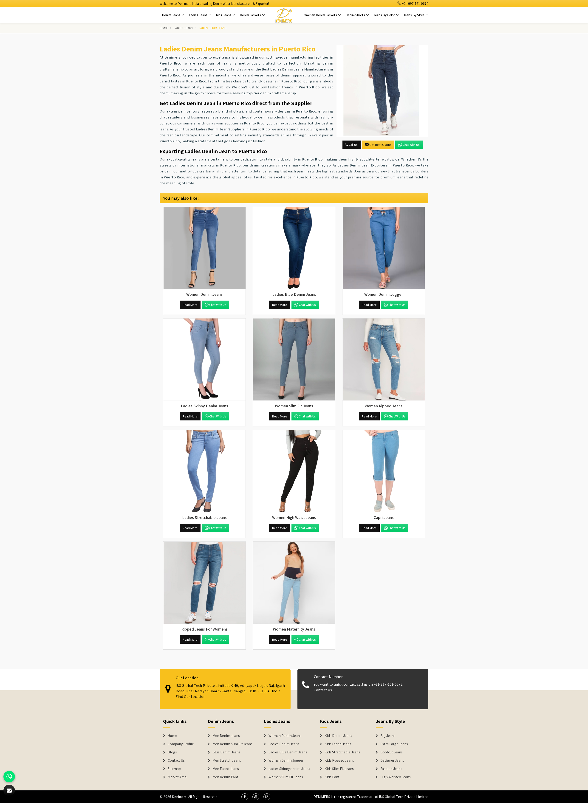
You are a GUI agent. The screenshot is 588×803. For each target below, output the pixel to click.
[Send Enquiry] (382, 91)
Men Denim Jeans (226, 736)
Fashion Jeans (391, 769)
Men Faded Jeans (225, 769)
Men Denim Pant (225, 777)
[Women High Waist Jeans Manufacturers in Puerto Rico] (294, 471)
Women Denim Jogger (286, 760)
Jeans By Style (414, 15)
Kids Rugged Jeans (339, 760)
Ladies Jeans (198, 15)
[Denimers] (283, 15)
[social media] (244, 796)
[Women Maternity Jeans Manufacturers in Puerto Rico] (294, 583)
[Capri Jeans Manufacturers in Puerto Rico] (383, 471)
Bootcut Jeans (391, 752)
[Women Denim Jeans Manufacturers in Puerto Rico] (204, 248)
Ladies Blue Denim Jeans (288, 752)
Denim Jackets (251, 15)
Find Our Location (191, 696)
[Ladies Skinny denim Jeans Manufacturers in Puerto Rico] (204, 359)
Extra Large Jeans (394, 744)
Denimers (179, 797)
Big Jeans (387, 736)
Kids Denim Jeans (338, 736)
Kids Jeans (224, 15)
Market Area (177, 777)
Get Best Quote (380, 145)
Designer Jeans (392, 760)
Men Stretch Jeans (226, 760)
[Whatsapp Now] (9, 776)
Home (164, 28)
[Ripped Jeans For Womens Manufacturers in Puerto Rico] (204, 583)
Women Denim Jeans (285, 736)
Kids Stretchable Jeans (342, 752)
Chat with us (411, 145)
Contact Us (323, 689)
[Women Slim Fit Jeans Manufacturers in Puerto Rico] (294, 359)
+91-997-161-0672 (414, 3)
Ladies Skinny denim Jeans (289, 769)
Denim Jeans (171, 15)
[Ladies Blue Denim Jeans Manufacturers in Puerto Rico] (294, 248)
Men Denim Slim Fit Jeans (232, 744)
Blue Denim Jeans (226, 752)
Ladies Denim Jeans (284, 744)
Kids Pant (332, 777)
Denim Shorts (355, 15)
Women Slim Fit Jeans (286, 777)
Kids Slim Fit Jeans (339, 769)
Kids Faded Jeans (338, 744)
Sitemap (174, 769)
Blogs (172, 752)
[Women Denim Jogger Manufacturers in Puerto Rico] (383, 248)
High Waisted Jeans (395, 777)
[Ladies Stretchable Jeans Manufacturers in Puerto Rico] (204, 471)
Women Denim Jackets (321, 15)
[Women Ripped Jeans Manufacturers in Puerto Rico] (383, 359)
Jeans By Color (384, 15)
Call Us (353, 145)
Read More (190, 305)
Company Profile (181, 744)
